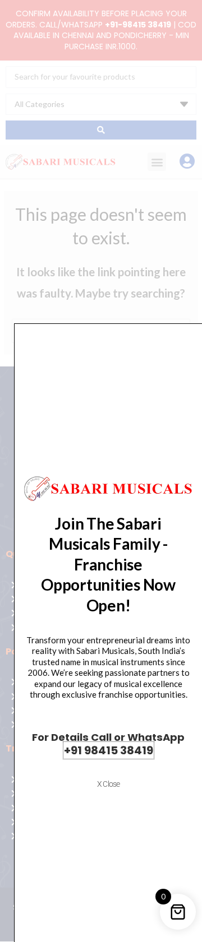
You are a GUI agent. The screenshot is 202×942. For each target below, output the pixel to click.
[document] (101, 471)
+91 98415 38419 (108, 750)
